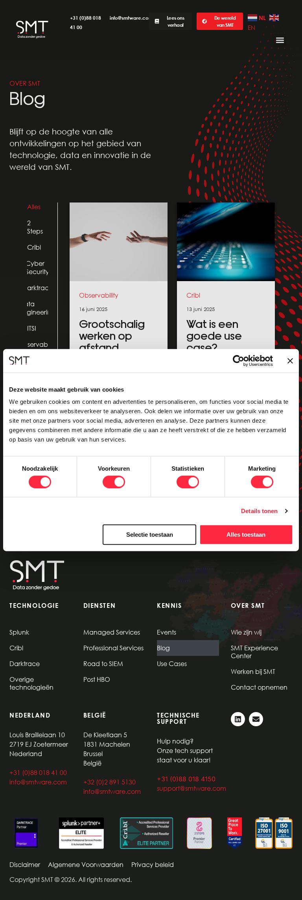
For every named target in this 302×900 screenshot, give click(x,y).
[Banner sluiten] (290, 360)
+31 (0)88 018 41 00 (38, 772)
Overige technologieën (31, 683)
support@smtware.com (191, 788)
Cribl (34, 247)
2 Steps (35, 227)
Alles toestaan (245, 534)
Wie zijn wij (246, 632)
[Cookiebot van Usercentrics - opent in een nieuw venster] (238, 360)
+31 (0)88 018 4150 (186, 779)
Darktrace (37, 287)
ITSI (31, 328)
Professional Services (113, 648)
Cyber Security (37, 267)
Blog (163, 648)
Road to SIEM (103, 663)
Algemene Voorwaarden (85, 865)
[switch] (114, 481)
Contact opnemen (259, 687)
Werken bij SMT (253, 671)
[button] (279, 40)
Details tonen (259, 510)
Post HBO (96, 679)
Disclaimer (24, 865)
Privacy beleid (152, 865)
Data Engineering (37, 308)
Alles (34, 206)
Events (166, 632)
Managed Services (111, 632)
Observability (37, 344)
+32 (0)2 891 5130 (109, 782)
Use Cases (172, 663)
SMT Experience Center (254, 652)
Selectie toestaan (149, 534)
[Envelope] (256, 719)
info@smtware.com (131, 18)
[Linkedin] (238, 719)
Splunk (19, 632)
